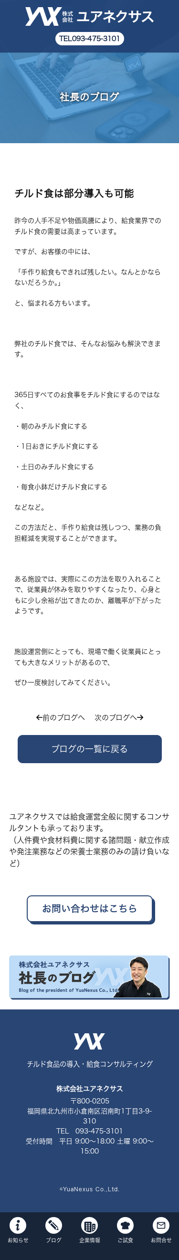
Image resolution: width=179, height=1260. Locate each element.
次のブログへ (116, 717)
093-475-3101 (96, 38)
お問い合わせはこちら (89, 908)
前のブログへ (63, 717)
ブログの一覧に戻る (89, 749)
